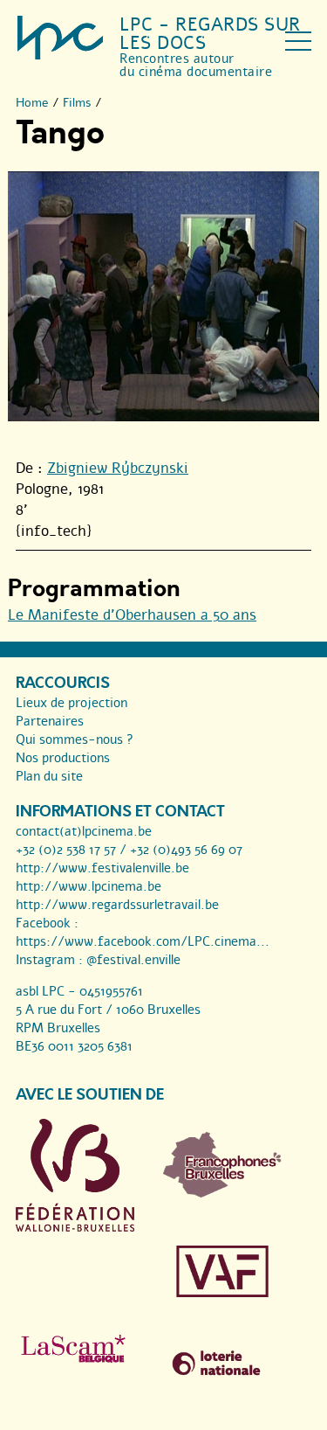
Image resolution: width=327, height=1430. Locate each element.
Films (77, 102)
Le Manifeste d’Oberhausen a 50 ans (132, 615)
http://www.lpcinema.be (88, 886)
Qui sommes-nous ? (74, 739)
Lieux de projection (71, 703)
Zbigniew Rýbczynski (117, 468)
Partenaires (50, 721)
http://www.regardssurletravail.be (117, 904)
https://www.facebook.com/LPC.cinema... (142, 941)
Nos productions (63, 758)
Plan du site (49, 776)
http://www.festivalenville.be (102, 868)
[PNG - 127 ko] (222, 1193)
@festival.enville (133, 959)
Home (32, 102)
